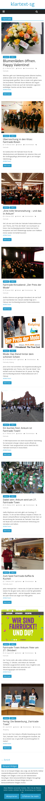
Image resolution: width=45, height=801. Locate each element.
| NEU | (13, 57)
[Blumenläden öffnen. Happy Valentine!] (22, 23)
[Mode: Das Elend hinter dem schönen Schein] (22, 317)
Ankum (6, 57)
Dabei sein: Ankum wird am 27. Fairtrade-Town (20, 501)
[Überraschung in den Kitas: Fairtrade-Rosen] (22, 102)
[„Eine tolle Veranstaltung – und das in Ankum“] (22, 174)
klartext (19, 68)
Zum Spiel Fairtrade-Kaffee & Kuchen (18, 577)
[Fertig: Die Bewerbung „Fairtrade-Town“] (22, 685)
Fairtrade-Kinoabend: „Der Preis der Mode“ (22, 286)
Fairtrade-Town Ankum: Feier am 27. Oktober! (21, 649)
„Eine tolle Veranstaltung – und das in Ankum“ (22, 212)
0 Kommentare (29, 68)
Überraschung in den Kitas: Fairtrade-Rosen (18, 140)
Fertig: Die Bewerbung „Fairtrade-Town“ (21, 723)
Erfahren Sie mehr (30, 796)
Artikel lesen (7, 90)
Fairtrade (5, 71)
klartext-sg (22, 4)
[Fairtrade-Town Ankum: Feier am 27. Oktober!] (22, 611)
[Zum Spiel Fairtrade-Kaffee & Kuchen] (22, 539)
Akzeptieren (11, 796)
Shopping (6, 730)
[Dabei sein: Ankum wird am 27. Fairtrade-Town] (22, 463)
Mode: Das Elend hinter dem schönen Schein (18, 355)
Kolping (11, 362)
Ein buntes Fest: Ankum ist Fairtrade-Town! (17, 429)
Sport (10, 584)
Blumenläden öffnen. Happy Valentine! (19, 63)
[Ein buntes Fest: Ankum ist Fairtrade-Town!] (22, 391)
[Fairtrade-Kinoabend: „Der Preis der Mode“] (22, 248)
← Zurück (5, 759)
